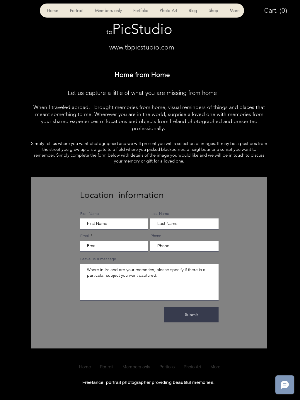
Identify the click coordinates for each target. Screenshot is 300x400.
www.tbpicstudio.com (141, 47)
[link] (275, 10)
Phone (156, 236)
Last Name (160, 214)
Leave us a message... (100, 259)
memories (126, 107)
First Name (89, 214)
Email (85, 236)
